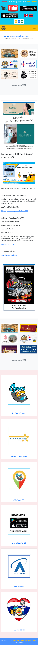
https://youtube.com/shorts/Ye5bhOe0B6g (15, 211)
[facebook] (19, 22)
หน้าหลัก (6, 36)
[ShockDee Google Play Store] (28, 8)
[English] (26, 15)
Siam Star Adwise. (19, 640)
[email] (16, 22)
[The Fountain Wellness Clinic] (19, 126)
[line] (22, 22)
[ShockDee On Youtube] (9, 8)
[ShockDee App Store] (9, 15)
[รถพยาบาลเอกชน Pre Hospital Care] (19, 287)
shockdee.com (30, 640)
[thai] (31, 15)
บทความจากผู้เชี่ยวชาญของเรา (20, 36)
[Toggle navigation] (34, 28)
